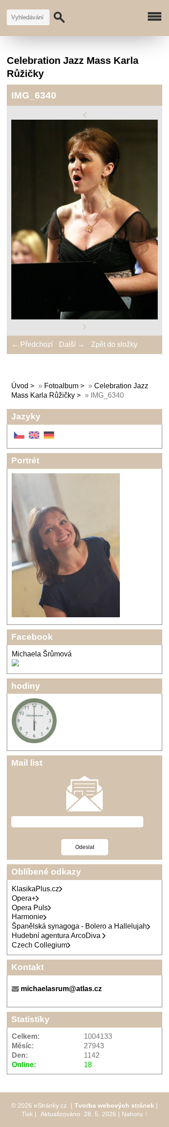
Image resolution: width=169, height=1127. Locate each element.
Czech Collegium (39, 945)
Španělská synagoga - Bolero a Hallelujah (79, 926)
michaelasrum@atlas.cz (61, 988)
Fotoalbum (61, 386)
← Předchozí (32, 344)
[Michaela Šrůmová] (15, 664)
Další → (72, 344)
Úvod (19, 386)
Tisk (27, 1114)
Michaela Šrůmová (42, 654)
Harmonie (27, 916)
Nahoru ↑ (135, 1114)
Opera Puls (30, 907)
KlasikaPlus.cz (35, 889)
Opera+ (24, 898)
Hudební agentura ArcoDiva (57, 935)
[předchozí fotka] (85, 114)
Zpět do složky (114, 344)
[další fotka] (85, 326)
